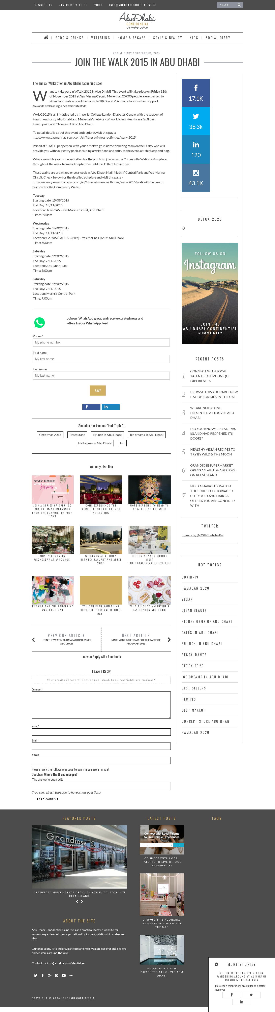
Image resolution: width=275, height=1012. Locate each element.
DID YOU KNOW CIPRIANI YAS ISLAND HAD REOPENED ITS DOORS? (213, 433)
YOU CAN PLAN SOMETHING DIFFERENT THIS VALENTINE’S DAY (101, 610)
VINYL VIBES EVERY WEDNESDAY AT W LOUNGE (52, 557)
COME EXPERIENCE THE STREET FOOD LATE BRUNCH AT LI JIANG (101, 509)
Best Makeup (194, 710)
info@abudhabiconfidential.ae (132, 5)
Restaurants (194, 654)
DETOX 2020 (193, 665)
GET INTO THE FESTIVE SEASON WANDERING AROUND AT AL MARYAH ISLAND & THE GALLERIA (241, 976)
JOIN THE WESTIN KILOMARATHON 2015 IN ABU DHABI (66, 639)
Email (35, 740)
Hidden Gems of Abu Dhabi (207, 621)
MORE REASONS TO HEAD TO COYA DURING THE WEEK (149, 507)
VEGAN (187, 599)
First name (40, 352)
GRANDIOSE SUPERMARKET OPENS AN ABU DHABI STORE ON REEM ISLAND (213, 470)
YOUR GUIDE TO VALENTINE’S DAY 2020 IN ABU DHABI (150, 608)
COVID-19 (190, 577)
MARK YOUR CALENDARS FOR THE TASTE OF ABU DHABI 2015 (136, 639)
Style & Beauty (168, 37)
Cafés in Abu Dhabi (200, 632)
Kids (194, 37)
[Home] (46, 38)
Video (98, 5)
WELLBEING (100, 37)
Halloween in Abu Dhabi (95, 443)
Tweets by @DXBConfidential (202, 535)
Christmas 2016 (50, 435)
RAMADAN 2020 (196, 588)
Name (35, 726)
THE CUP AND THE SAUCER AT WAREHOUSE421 (52, 608)
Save (98, 390)
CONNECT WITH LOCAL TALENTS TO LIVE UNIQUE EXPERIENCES (210, 376)
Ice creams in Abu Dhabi (146, 435)
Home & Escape (132, 37)
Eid (122, 443)
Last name (40, 369)
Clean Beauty (194, 610)
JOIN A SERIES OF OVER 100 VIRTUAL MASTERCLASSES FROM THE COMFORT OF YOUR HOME (52, 511)
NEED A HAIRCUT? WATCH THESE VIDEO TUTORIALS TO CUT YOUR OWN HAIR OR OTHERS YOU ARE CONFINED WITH (212, 495)
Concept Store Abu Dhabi (206, 721)
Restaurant (77, 435)
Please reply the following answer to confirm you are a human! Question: (70, 772)
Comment (37, 689)
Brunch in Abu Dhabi (107, 435)
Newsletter (44, 5)
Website (35, 754)
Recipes (189, 699)
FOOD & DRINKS (70, 37)
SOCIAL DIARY (218, 37)
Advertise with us (73, 5)
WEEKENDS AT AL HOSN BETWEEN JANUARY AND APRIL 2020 (101, 559)
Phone (37, 336)
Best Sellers (194, 688)
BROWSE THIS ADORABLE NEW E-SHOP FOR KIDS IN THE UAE (162, 923)
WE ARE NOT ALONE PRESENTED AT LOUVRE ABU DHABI (212, 412)
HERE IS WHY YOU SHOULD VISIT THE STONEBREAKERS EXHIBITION (152, 559)
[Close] (217, 964)
